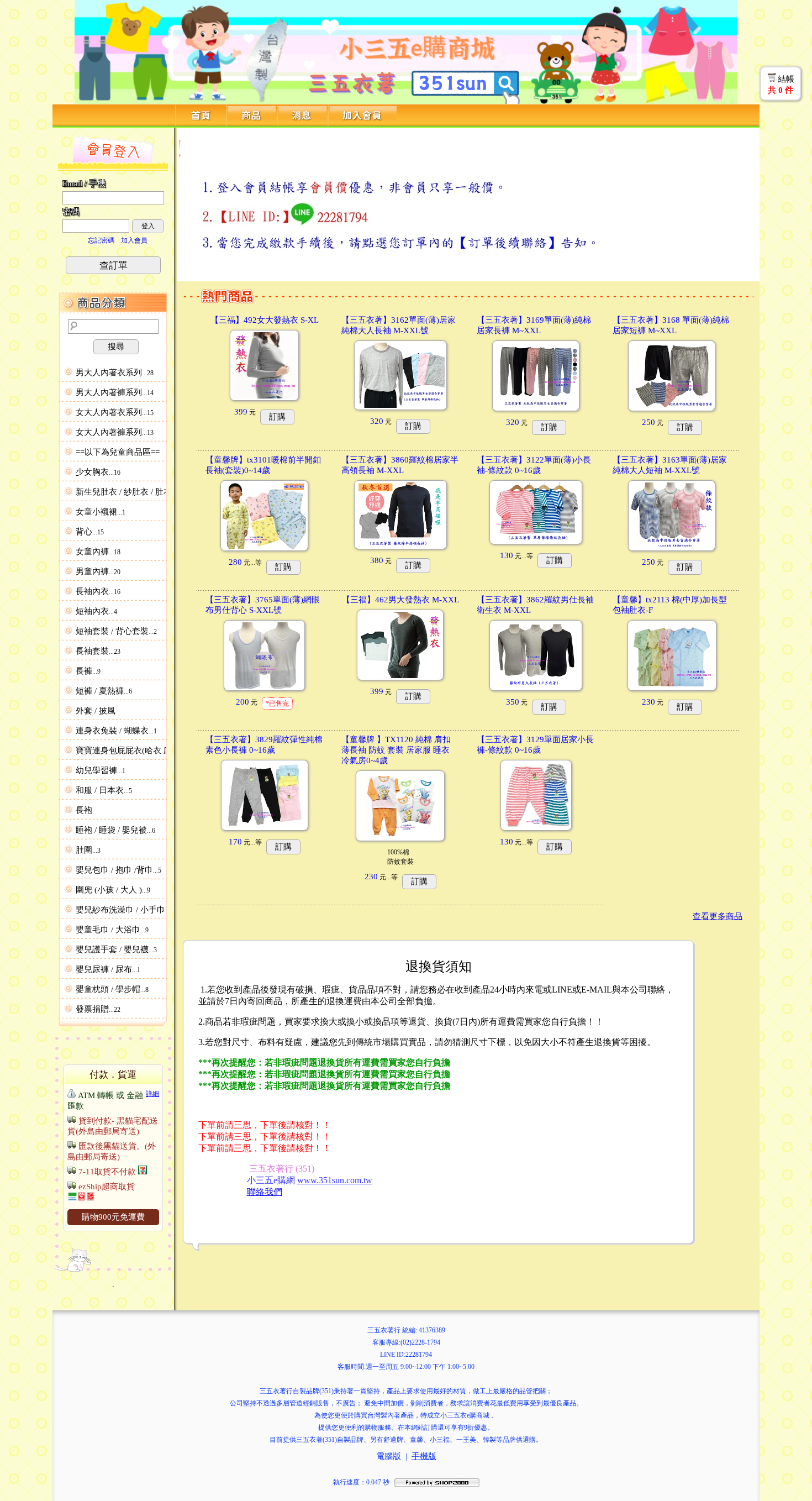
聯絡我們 (264, 1191)
